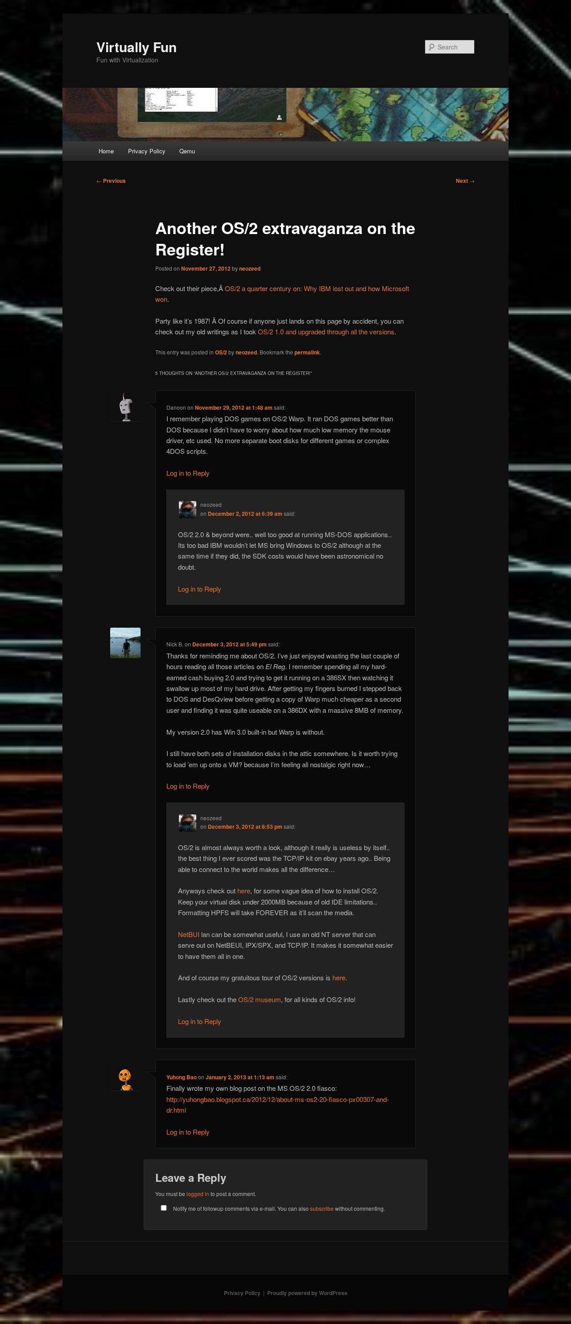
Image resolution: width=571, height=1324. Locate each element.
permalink (307, 352)
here (243, 890)
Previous (111, 181)
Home (106, 151)
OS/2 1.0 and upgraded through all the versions (326, 331)
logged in (197, 1193)
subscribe (322, 1208)
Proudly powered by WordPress (307, 1293)
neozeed (250, 268)
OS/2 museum (259, 999)
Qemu (187, 151)
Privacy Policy (147, 151)
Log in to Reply (188, 472)
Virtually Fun (136, 46)
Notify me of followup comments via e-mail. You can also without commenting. (278, 1208)
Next (465, 181)
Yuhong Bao (181, 1077)
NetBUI (188, 934)
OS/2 (221, 352)
